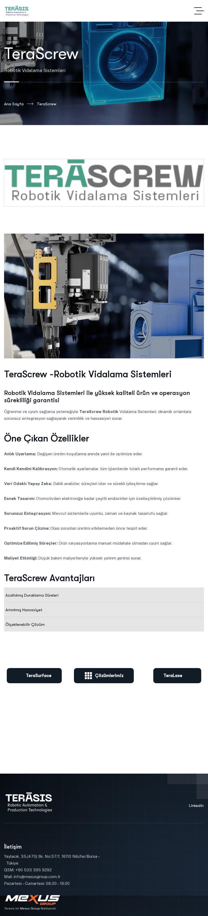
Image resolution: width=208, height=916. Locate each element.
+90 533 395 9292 (33, 870)
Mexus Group (30, 908)
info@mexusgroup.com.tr (37, 876)
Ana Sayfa (14, 104)
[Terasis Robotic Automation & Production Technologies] (17, 11)
